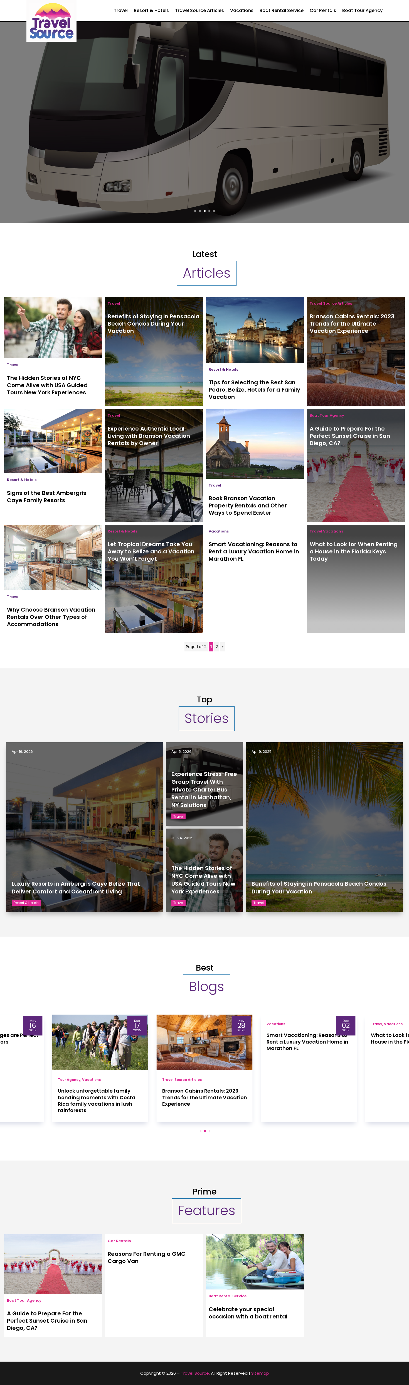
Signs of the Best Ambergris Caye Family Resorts (46, 496)
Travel (121, 10)
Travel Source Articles (199, 10)
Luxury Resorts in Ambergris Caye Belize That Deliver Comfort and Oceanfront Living (76, 887)
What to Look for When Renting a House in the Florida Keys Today (354, 551)
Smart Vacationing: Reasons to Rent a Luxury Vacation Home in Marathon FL (254, 551)
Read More (204, 163)
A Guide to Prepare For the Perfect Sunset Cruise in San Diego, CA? (350, 436)
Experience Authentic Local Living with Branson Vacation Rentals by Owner (149, 436)
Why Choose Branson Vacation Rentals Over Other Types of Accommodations (51, 617)
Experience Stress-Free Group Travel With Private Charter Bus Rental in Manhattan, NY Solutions (204, 117)
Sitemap (260, 1373)
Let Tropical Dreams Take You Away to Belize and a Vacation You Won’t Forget (151, 551)
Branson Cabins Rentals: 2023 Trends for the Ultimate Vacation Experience (352, 323)
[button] (196, 1130)
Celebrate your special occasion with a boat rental (248, 1312)
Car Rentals (323, 10)
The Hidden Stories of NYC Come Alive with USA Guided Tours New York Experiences (47, 385)
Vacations (241, 10)
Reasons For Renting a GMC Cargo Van (147, 1257)
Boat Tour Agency (362, 10)
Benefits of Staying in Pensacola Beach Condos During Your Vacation (153, 323)
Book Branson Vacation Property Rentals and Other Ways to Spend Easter (248, 505)
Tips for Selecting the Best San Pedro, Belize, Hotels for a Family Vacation (254, 389)
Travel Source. (195, 1373)
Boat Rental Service (282, 10)
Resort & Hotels (151, 10)
